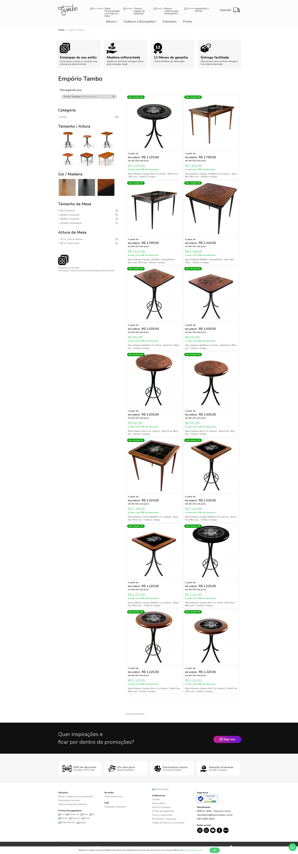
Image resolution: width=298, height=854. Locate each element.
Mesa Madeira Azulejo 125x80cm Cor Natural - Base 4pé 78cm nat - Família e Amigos (211, 175)
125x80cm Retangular (71, 223)
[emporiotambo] (160, 789)
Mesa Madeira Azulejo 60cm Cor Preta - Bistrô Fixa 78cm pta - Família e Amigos (153, 175)
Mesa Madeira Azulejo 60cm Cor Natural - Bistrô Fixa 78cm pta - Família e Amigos (211, 690)
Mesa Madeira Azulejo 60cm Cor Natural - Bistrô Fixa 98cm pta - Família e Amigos (154, 690)
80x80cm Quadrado (70, 218)
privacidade (188, 850)
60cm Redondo (68, 210)
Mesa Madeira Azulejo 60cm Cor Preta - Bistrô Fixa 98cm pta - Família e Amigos (210, 604)
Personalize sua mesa (69, 800)
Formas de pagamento (163, 811)
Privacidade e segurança (164, 818)
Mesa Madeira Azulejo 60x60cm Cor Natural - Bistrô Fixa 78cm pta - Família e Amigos (153, 604)
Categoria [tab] (67, 110)
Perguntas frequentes (115, 806)
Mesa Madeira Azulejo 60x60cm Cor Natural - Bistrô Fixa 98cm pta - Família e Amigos (210, 518)
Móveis (64, 117)
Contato (156, 799)
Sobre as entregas (161, 807)
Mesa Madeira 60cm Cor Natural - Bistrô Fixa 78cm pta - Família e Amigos (210, 433)
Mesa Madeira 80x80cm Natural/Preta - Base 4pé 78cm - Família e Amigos (209, 261)
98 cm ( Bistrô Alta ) (70, 243)
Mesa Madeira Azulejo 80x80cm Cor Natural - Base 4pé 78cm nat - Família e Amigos (153, 518)
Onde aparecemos (113, 796)
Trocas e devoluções (162, 814)
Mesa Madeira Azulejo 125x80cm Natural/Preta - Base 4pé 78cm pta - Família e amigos (152, 261)
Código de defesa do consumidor (168, 822)
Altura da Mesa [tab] (72, 232)
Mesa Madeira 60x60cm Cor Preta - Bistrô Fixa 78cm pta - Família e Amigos (211, 347)
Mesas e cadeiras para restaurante (75, 796)
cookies (199, 850)
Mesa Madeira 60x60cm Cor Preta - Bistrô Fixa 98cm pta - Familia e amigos (153, 347)
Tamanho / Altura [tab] (74, 126)
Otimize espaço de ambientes (72, 804)
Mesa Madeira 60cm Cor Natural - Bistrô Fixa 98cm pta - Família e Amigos (153, 433)
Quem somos (158, 803)
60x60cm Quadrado (70, 214)
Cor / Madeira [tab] (70, 174)
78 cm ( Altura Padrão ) (72, 239)
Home (61, 29)
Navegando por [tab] (71, 90)
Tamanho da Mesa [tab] (74, 204)
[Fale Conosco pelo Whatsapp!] (292, 846)
